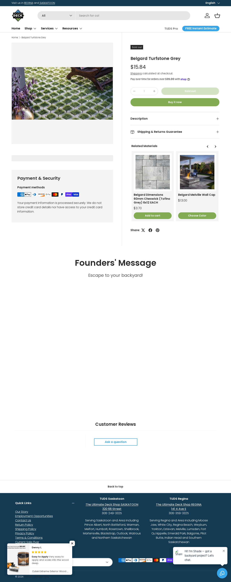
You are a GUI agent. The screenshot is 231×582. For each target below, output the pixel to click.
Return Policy (24, 525)
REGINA (28, 3)
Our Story (21, 512)
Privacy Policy (24, 533)
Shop (28, 28)
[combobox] (114, 15)
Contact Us (23, 520)
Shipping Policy (25, 529)
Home (16, 28)
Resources (70, 28)
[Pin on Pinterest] (157, 230)
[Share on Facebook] (150, 230)
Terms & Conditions (29, 538)
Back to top (115, 486)
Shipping (136, 73)
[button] (217, 15)
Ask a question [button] (116, 442)
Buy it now (175, 102)
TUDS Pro (171, 29)
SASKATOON (47, 3)
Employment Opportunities (34, 516)
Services (47, 28)
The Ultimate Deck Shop (37, 576)
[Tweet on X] (143, 230)
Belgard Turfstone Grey (33, 37)
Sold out (190, 91)
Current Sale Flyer (27, 542)
